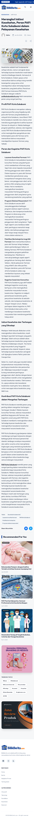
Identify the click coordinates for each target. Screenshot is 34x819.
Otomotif (4, 792)
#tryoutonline (21, 684)
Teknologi (4, 795)
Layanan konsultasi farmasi (10, 517)
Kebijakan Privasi (6, 778)
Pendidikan (4, 798)
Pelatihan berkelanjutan (9, 520)
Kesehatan (5, 14)
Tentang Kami (5, 782)
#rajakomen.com (20, 692)
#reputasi (23, 688)
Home (3, 772)
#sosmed (14, 688)
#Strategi (5, 688)
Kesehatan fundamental (14, 514)
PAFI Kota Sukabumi (25, 517)
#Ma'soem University (8, 684)
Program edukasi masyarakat (10, 523)
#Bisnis (5, 681)
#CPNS (5, 696)
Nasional (3, 805)
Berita (3, 775)
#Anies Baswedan (7, 692)
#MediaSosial (14, 681)
